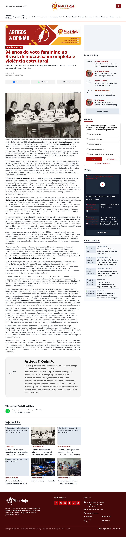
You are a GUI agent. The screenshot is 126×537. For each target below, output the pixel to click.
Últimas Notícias (8, 17)
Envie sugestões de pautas (21, 412)
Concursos (45, 17)
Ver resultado (110, 159)
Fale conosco (117, 529)
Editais (87, 17)
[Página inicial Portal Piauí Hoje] (63, 6)
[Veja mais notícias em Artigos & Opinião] (43, 35)
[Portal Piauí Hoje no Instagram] (60, 503)
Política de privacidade (104, 529)
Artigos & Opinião (39, 361)
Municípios (96, 17)
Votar (94, 159)
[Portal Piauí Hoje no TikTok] (74, 503)
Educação (104, 17)
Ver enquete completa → (102, 163)
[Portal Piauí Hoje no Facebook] (56, 503)
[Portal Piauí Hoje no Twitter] (65, 503)
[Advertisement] (102, 38)
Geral (68, 17)
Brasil (31, 17)
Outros (118, 17)
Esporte (62, 17)
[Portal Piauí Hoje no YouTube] (69, 503)
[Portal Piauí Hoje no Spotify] (78, 503)
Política (81, 17)
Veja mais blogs (102, 111)
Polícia (74, 17)
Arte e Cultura (24, 17)
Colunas (37, 17)
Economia (54, 17)
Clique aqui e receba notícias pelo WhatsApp (27, 410)
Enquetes (16, 17)
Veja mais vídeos (102, 232)
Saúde (112, 17)
